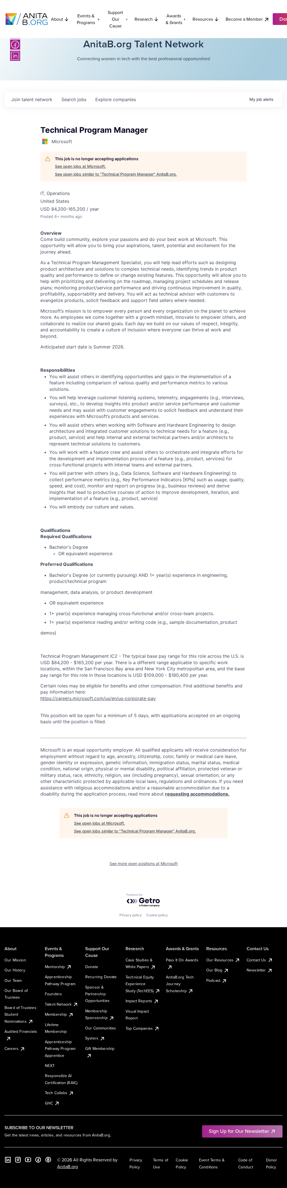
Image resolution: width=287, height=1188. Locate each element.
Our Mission (15, 960)
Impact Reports (139, 1001)
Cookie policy (157, 915)
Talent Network (58, 1004)
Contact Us (256, 960)
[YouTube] (28, 1159)
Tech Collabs (56, 1093)
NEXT (50, 1065)
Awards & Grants (174, 19)
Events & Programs (86, 19)
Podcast (213, 980)
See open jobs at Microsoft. (80, 166)
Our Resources (219, 960)
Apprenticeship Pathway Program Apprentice (60, 1048)
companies (115, 99)
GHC (49, 1103)
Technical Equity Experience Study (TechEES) (140, 984)
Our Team (13, 980)
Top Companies (139, 1028)
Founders (53, 994)
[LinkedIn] (15, 56)
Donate (91, 967)
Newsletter (256, 970)
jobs (73, 99)
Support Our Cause (115, 19)
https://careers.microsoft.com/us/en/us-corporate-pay (98, 698)
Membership (56, 1014)
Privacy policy (130, 915)
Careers (11, 1048)
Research (144, 19)
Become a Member (244, 19)
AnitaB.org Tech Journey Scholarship (180, 984)
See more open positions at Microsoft (144, 863)
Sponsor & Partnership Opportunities (97, 994)
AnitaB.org (67, 1166)
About (57, 19)
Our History (14, 970)
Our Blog (214, 970)
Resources (203, 19)
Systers (91, 1038)
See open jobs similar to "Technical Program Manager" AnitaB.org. (116, 174)
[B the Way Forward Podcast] (48, 1159)
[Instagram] (18, 1159)
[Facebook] (15, 44)
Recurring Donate (101, 977)
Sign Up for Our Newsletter (239, 1130)
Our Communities (100, 1028)
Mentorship (55, 967)
